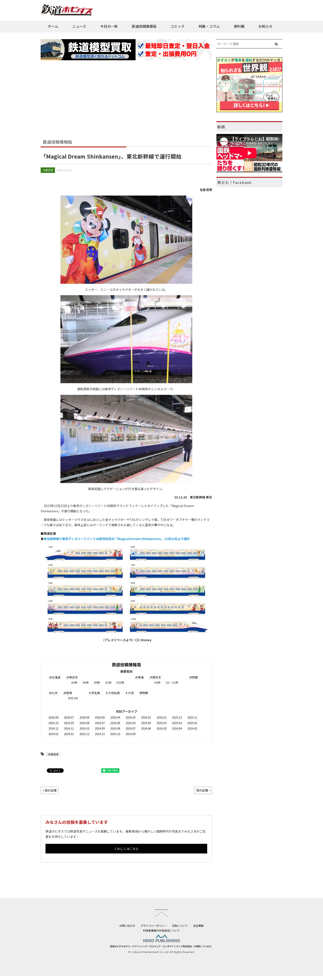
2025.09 (69, 723)
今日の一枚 (109, 26)
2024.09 (100, 728)
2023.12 (84, 734)
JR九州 (53, 693)
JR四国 (193, 677)
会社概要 (198, 925)
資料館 (239, 26)
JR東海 (139, 677)
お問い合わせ (127, 925)
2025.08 (84, 723)
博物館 (143, 693)
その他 (129, 693)
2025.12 (177, 717)
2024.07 (131, 728)
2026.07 (69, 717)
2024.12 (53, 728)
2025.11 (192, 717)
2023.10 (115, 734)
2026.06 (84, 717)
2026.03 (131, 717)
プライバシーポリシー (153, 925)
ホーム (53, 26)
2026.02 (146, 717)
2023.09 (131, 734)
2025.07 (100, 723)
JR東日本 (47, 170)
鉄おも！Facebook (234, 182)
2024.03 (192, 728)
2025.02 (177, 723)
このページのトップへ (161, 913)
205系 (85, 682)
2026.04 (115, 717)
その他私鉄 (112, 693)
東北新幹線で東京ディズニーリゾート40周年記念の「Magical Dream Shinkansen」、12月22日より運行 (117, 539)
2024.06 (146, 728)
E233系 (120, 682)
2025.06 (115, 723)
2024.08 (115, 728)
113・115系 (171, 682)
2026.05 (100, 717)
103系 (157, 682)
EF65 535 (73, 698)
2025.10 (53, 723)
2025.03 (162, 723)
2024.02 (53, 734)
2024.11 (69, 728)
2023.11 (100, 734)
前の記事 (51, 790)
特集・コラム (209, 26)
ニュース (79, 26)
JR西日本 (155, 677)
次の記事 (202, 790)
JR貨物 (67, 693)
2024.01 (69, 734)
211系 (108, 682)
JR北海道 (54, 677)
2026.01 (162, 717)
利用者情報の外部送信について (161, 930)
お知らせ (265, 26)
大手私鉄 (94, 693)
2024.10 (84, 728)
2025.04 (146, 723)
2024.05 (162, 728)
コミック (178, 26)
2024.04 (177, 728)
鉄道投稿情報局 (144, 26)
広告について (180, 925)
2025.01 (192, 723)
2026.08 (53, 717)
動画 (221, 126)
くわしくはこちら (126, 848)
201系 (74, 682)
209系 (97, 682)
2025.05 (131, 723)
